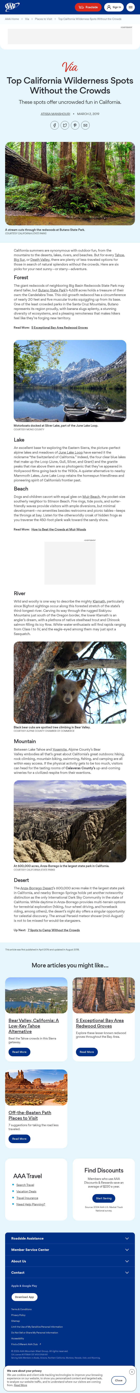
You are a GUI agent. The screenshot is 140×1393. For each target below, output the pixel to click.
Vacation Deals (26, 1191)
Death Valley (40, 260)
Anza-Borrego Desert (36, 888)
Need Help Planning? (30, 1204)
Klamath (99, 601)
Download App (24, 1297)
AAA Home (12, 19)
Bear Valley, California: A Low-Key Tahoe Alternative (34, 1026)
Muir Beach (91, 497)
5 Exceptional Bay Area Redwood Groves (59, 327)
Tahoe (119, 255)
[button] (70, 1240)
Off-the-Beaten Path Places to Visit (30, 1115)
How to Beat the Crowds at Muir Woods (58, 529)
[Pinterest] (75, 125)
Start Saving (104, 1198)
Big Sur (19, 260)
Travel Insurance (27, 1198)
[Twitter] (65, 125)
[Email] (85, 125)
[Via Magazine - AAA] (70, 67)
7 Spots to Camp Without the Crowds (54, 930)
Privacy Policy (18, 1315)
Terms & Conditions (21, 1309)
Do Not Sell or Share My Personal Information (34, 1332)
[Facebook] (54, 125)
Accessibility (17, 1338)
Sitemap (15, 1321)
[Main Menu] (130, 7)
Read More (19, 1052)
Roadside (92, 7)
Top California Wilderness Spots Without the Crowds (89, 19)
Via (27, 19)
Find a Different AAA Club (26, 1344)
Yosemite (59, 749)
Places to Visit (43, 19)
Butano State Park (52, 290)
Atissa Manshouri (55, 114)
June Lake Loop (71, 452)
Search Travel (25, 1185)
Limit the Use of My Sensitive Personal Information (37, 1326)
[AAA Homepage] (12, 7)
